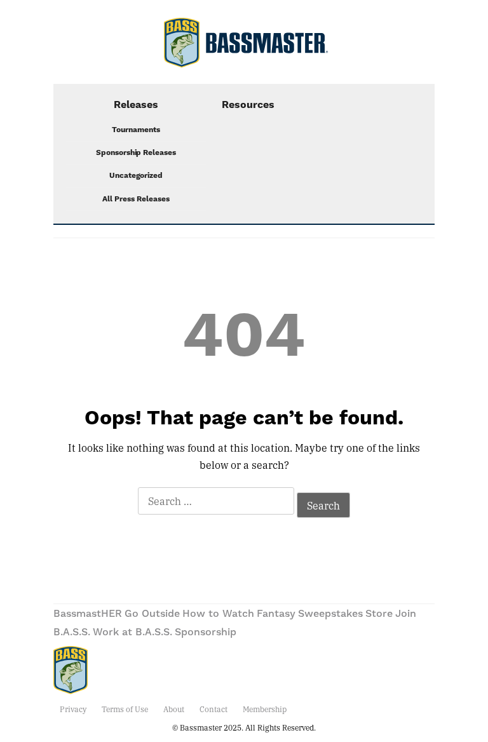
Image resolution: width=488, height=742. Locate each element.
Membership (265, 709)
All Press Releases (136, 199)
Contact (213, 709)
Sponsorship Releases (136, 153)
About (173, 709)
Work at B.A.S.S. (132, 632)
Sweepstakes (330, 613)
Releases (136, 104)
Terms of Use (125, 709)
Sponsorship (205, 632)
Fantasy (276, 613)
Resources (248, 104)
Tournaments (136, 130)
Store (379, 613)
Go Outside (152, 613)
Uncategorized (136, 175)
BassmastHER (87, 613)
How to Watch (218, 613)
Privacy (73, 709)
